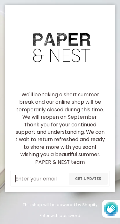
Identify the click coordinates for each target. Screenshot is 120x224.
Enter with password (60, 215)
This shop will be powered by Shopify (60, 204)
